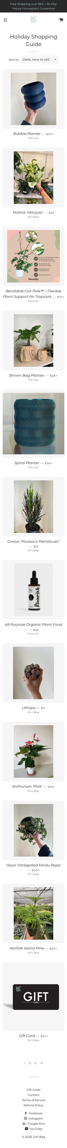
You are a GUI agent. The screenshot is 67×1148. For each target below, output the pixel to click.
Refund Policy (33, 1105)
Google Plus (36, 1123)
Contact (33, 1095)
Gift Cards (33, 1090)
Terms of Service (33, 1100)
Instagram (35, 1118)
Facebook (35, 1113)
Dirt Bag (39, 1137)
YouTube (35, 1129)
